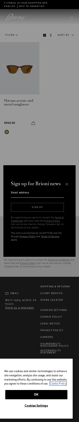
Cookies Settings (36, 405)
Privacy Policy (52, 221)
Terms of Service (50, 236)
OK (36, 394)
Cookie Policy (58, 383)
